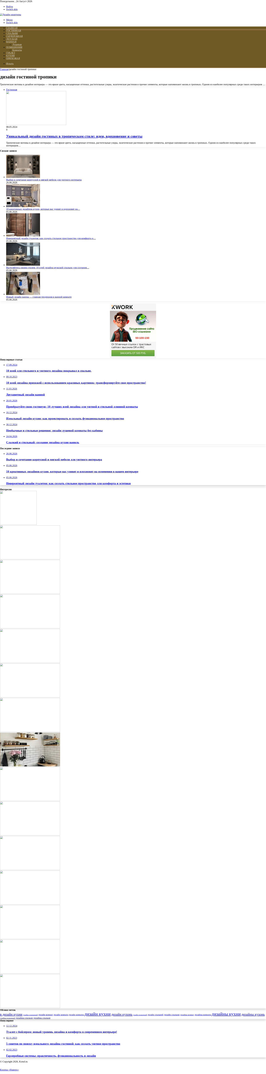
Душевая (17, 44)
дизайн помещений (140, 1015)
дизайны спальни (24, 1018)
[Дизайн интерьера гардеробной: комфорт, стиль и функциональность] (30, 972)
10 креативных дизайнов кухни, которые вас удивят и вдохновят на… (43, 209)
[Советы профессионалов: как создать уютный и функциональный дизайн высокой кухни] (30, 696)
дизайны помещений (7, 1018)
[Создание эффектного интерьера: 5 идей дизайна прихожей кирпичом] (30, 869)
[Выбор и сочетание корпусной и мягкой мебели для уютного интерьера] (23, 177)
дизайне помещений (30, 1015)
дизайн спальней (155, 1014)
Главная (4, 69)
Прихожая (13, 58)
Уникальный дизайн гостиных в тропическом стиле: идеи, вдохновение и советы (74, 136)
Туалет (10, 52)
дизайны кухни (226, 1013)
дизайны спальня (41, 1018)
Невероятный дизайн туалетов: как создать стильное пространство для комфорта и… (51, 238)
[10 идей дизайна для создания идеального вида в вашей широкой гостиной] (30, 938)
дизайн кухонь (121, 1014)
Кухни (10, 55)
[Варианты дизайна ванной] (30, 1007)
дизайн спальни (171, 1014)
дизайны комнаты (203, 1015)
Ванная (11, 41)
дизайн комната (61, 1015)
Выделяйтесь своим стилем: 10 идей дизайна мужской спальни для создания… (47, 267)
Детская (11, 39)
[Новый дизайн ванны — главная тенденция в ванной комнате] (23, 294)
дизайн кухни (98, 1013)
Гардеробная (14, 36)
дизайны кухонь (253, 1014)
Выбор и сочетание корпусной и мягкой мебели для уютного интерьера (44, 179)
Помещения (14, 47)
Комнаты (17, 50)
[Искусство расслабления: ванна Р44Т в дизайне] (30, 834)
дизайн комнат (45, 1014)
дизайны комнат (187, 1015)
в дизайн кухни (11, 1014)
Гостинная (13, 30)
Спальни (12, 33)
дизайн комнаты (76, 1015)
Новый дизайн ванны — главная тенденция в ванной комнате (39, 297)
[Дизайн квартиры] (10, 14)
